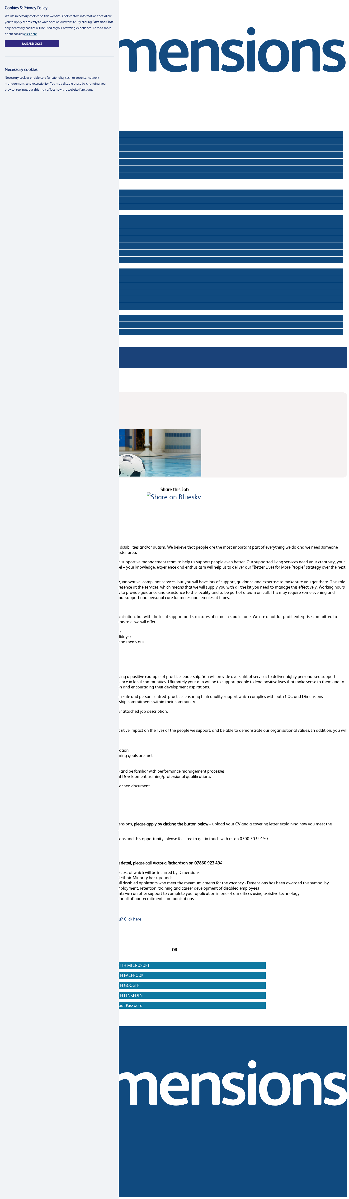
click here (30, 34)
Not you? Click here (123, 918)
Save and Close (32, 43)
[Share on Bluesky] (174, 496)
